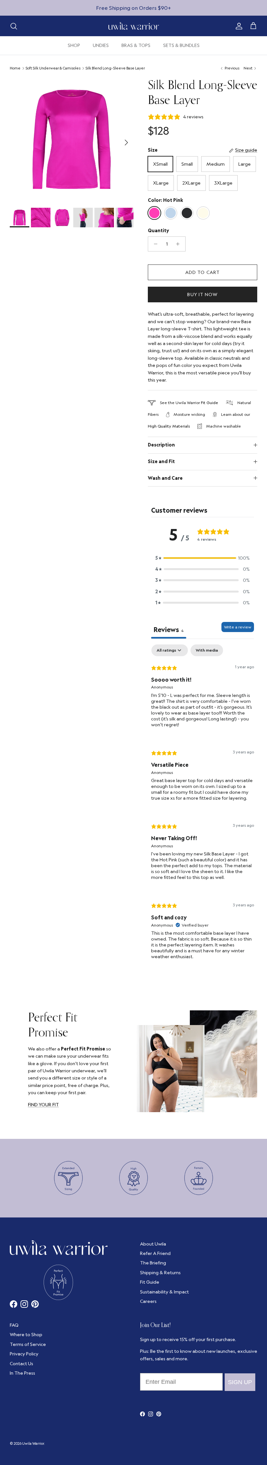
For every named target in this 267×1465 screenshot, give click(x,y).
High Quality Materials (169, 426)
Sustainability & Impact (164, 1292)
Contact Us (21, 1364)
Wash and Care (165, 478)
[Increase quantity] (179, 244)
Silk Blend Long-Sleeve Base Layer (115, 68)
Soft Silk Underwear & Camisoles (52, 68)
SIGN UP (240, 1382)
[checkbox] (206, 650)
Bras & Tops (135, 45)
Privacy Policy (24, 1354)
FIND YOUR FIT (43, 1105)
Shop (74, 45)
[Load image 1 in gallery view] (72, 139)
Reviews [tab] (169, 629)
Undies (101, 45)
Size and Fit (161, 461)
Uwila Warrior (33, 1443)
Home (15, 68)
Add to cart (202, 272)
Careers (148, 1301)
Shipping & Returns (160, 1273)
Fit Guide (209, 402)
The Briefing (153, 1263)
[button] (202, 558)
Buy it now (202, 294)
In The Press (22, 1373)
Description (161, 445)
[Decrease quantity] (154, 244)
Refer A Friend (155, 1253)
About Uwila (153, 1244)
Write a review (237, 627)
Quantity (158, 231)
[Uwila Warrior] (133, 26)
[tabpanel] (202, 807)
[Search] (14, 26)
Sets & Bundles (181, 45)
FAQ (14, 1325)
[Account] (237, 26)
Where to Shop (26, 1334)
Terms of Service (28, 1344)
